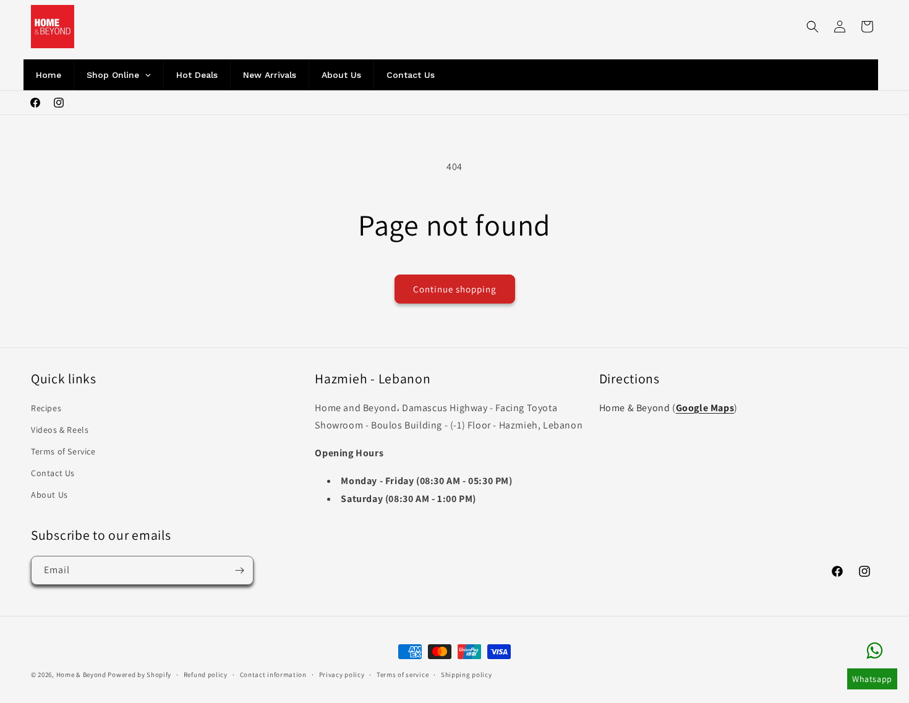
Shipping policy (466, 674)
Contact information (273, 674)
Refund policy (206, 674)
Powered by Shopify (139, 674)
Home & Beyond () (668, 407)
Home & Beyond (81, 674)
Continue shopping (455, 289)
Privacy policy (342, 674)
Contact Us (53, 473)
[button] (812, 26)
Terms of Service (63, 451)
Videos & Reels (59, 429)
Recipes (46, 408)
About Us (49, 494)
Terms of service (403, 674)
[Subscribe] (239, 570)
